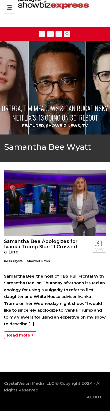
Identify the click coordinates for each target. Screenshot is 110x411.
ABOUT (94, 396)
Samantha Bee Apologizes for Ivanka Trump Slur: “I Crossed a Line (40, 246)
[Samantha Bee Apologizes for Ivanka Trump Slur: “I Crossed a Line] (55, 203)
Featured (33, 125)
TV (85, 125)
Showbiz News (63, 125)
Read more (19, 335)
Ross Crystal (13, 261)
